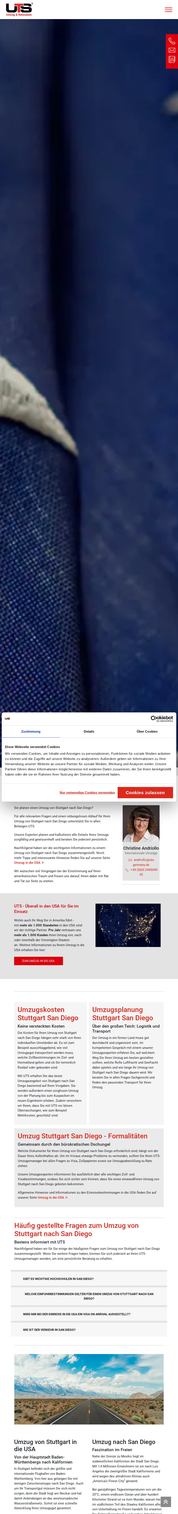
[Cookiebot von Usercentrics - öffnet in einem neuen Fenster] (154, 718)
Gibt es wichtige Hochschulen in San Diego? (58, 1279)
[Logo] (19, 9)
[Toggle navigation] (168, 9)
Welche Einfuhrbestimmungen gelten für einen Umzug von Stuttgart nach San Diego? (89, 1296)
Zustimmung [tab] (31, 731)
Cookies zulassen (145, 792)
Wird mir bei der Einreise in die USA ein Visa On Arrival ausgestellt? (76, 1314)
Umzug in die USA (27, 863)
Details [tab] (89, 731)
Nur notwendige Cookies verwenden (87, 792)
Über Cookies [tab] (147, 731)
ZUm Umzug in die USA (38, 961)
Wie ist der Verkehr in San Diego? (49, 1329)
